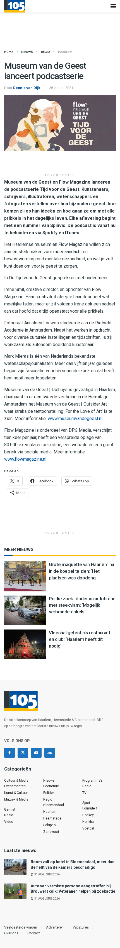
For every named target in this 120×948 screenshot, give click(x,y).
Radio (8, 815)
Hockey (88, 815)
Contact (33, 933)
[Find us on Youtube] (36, 753)
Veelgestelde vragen (20, 927)
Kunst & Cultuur (16, 793)
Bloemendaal (53, 805)
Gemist (9, 809)
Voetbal (88, 828)
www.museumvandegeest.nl (75, 418)
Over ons (11, 933)
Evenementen (15, 786)
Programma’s (92, 780)
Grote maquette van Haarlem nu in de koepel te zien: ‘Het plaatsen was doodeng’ (81, 571)
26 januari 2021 (61, 88)
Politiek (48, 793)
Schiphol (49, 825)
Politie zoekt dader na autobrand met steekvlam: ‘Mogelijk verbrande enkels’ (82, 605)
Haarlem (65, 52)
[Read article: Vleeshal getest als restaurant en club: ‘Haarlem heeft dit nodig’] (25, 644)
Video (8, 822)
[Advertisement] (60, 162)
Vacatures (81, 927)
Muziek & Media (16, 799)
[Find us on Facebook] (9, 753)
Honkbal (88, 822)
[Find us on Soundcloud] (49, 753)
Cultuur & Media (16, 780)
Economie (51, 786)
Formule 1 (90, 808)
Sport (86, 803)
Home (8, 52)
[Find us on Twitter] (23, 753)
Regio (45, 52)
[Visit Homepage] (14, 6)
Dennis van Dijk (26, 88)
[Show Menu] (113, 6)
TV (84, 793)
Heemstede (52, 818)
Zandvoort (51, 832)
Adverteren (55, 927)
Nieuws (27, 52)
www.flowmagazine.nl (25, 459)
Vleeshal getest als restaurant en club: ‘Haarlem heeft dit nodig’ (79, 639)
